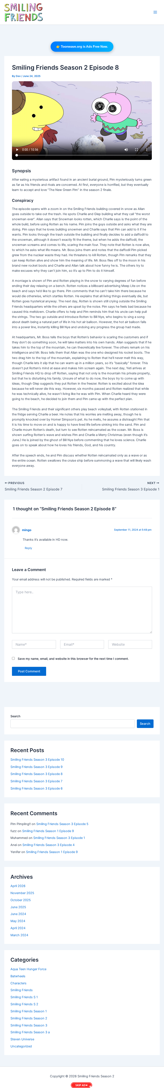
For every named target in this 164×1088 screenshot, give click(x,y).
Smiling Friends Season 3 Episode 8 (36, 774)
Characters (18, 983)
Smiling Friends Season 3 (28, 1025)
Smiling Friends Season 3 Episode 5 (62, 824)
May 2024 (17, 921)
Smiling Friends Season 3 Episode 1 (59, 838)
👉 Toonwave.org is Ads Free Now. (82, 46)
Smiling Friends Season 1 (28, 1011)
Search (15, 716)
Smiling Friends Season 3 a (30, 1032)
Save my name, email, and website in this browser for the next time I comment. (73, 658)
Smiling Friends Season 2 (28, 1018)
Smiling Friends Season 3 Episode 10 (37, 760)
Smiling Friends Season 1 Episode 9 (48, 831)
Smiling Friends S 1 (24, 997)
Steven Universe (22, 1039)
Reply (28, 548)
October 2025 (20, 900)
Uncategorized (21, 1046)
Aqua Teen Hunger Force (28, 969)
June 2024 (18, 914)
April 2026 (17, 886)
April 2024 (17, 928)
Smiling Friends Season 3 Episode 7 (36, 781)
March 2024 (19, 935)
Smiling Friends (21, 990)
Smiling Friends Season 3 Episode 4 (48, 845)
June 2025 (18, 907)
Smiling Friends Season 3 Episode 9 (36, 767)
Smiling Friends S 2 (24, 1004)
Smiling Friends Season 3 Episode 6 (36, 788)
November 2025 (22, 893)
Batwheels (17, 976)
